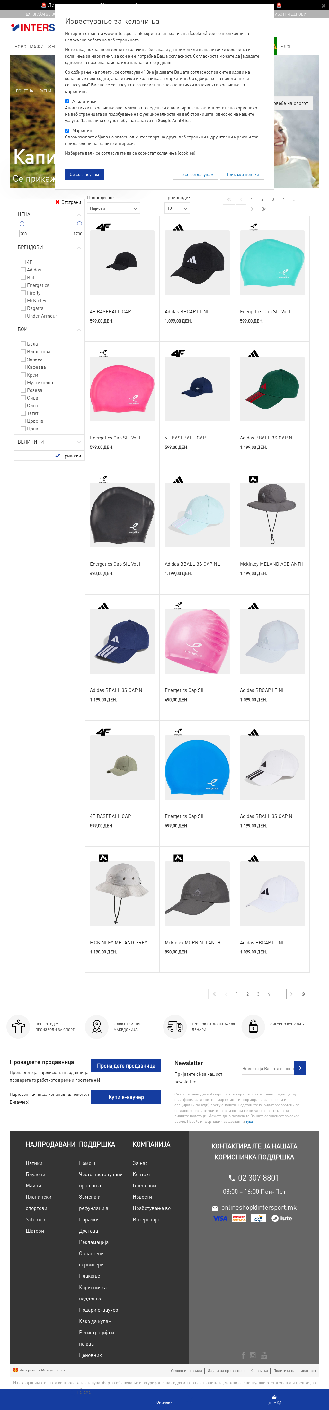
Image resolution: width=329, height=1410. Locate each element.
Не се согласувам (195, 174)
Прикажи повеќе (242, 174)
